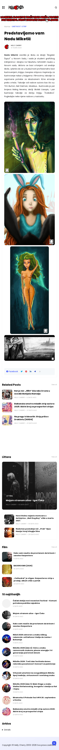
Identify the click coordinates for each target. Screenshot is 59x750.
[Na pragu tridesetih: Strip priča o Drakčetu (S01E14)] (7, 420)
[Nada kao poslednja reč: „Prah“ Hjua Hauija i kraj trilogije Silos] (9, 533)
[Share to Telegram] (35, 371)
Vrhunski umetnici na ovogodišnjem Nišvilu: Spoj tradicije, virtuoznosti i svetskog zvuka (34, 674)
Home (7, 26)
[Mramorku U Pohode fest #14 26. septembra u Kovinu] (6, 700)
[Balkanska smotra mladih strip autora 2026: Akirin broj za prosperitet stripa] (7, 407)
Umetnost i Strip (19, 26)
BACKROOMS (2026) (23, 565)
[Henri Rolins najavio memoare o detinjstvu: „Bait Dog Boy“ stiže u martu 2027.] (9, 519)
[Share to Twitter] (22, 371)
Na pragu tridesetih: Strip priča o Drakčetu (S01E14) (31, 418)
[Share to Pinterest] (26, 371)
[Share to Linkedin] (30, 371)
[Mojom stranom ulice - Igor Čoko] (29, 486)
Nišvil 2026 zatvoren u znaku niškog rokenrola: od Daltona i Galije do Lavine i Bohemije (32, 637)
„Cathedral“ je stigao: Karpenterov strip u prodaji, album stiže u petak (34, 579)
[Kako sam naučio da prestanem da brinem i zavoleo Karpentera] (7, 557)
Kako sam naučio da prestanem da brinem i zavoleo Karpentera (34, 554)
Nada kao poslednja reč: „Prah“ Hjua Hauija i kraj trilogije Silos (33, 530)
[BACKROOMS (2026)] (7, 569)
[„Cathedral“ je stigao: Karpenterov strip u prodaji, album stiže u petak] (7, 582)
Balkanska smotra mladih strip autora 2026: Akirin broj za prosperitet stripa (34, 405)
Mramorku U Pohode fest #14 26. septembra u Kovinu (34, 698)
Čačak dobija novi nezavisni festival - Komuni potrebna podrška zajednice (35, 602)
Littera (9, 496)
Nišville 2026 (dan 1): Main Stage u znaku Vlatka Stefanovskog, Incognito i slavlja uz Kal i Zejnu (35, 686)
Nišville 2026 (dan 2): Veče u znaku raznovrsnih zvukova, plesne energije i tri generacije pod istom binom (32, 650)
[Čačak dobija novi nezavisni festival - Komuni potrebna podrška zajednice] (6, 603)
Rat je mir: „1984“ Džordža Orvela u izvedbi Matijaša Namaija (32, 392)
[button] (40, 371)
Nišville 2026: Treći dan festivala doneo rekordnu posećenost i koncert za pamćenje (34, 662)
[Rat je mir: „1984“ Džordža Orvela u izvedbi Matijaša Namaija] (7, 395)
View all (54, 385)
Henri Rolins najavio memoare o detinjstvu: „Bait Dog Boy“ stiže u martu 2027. (35, 518)
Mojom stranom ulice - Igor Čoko (25, 500)
